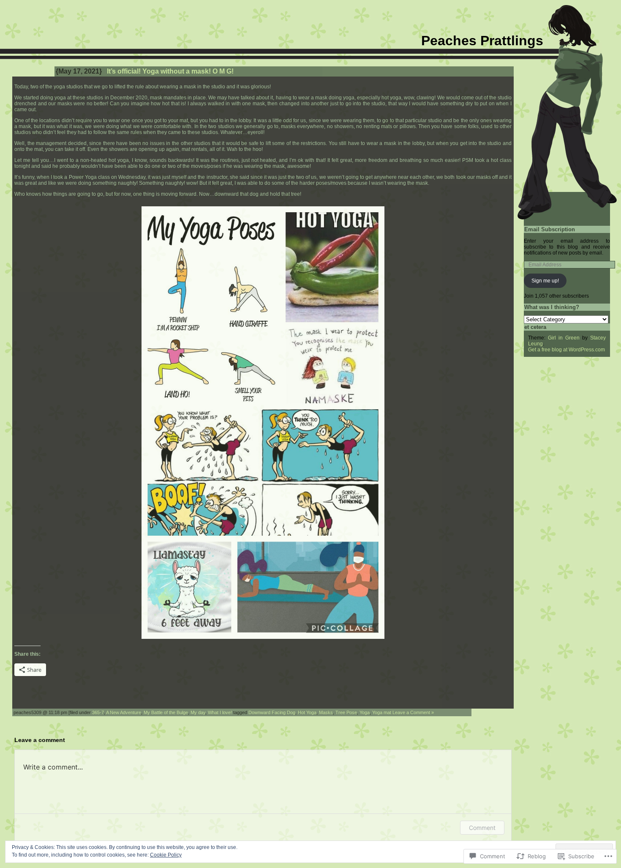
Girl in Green (564, 338)
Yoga (365, 712)
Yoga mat (381, 712)
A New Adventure (123, 712)
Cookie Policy (166, 855)
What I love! (220, 712)
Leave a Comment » (413, 712)
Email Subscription (549, 229)
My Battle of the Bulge (166, 712)
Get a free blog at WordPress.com (566, 350)
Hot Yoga (307, 712)
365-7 (98, 712)
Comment (482, 827)
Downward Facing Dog (271, 712)
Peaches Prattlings (482, 40)
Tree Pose (346, 712)
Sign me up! (545, 281)
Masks (326, 712)
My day (198, 712)
